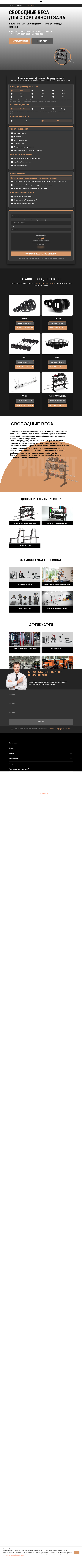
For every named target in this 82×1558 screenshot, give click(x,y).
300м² (21, 97)
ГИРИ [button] (57, 357)
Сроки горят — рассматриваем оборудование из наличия (35, 178)
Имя (12, 213)
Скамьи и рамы (19, 143)
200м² (63, 94)
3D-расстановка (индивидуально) (25, 200)
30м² (21, 90)
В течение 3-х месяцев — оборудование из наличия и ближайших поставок (40, 181)
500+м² (63, 97)
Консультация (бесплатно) (23, 196)
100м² (21, 94)
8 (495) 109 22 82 (45, 792)
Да (27, 121)
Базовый (21, 109)
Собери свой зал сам (15, 764)
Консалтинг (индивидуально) (24, 203)
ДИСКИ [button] (24, 319)
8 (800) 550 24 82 (46, 793)
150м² (42, 94)
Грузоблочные (18, 136)
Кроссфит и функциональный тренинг (27, 158)
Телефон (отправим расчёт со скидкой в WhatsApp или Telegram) (28, 219)
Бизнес (42, 109)
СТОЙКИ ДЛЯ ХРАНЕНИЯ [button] (57, 396)
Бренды (11, 753)
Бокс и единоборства (21, 165)
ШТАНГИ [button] (25, 357)
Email (12, 226)
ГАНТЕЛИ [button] (57, 319)
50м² (42, 90)
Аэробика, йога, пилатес (22, 162)
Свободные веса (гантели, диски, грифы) (28, 150)
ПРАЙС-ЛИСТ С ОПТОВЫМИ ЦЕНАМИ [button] (43, 283)
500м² (42, 97)
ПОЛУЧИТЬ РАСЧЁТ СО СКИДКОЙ (41, 254)
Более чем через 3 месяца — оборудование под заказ (33, 185)
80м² (63, 90)
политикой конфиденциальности (59, 729)
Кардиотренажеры (20, 133)
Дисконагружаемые (20, 140)
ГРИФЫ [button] (24, 396)
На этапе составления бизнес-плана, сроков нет (31, 188)
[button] (19, 41)
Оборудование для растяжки (24, 147)
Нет (58, 121)
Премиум (63, 109)
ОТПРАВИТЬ (41, 722)
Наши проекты (13, 758)
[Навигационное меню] (41, 4)
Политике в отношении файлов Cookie (13, 1555)
